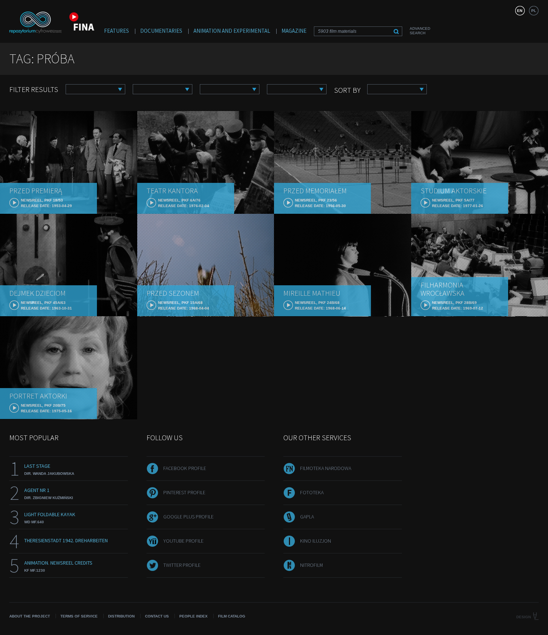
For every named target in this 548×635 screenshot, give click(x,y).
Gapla (307, 516)
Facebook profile (184, 468)
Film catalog (231, 616)
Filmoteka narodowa (325, 468)
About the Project (29, 616)
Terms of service (79, 616)
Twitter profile (182, 565)
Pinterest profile (184, 492)
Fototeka (312, 492)
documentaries (161, 30)
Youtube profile (183, 540)
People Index (193, 616)
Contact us (157, 616)
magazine (293, 30)
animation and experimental (231, 30)
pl (533, 11)
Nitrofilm (311, 565)
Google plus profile (188, 516)
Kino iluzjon (315, 540)
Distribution (121, 616)
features (116, 30)
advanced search (420, 30)
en (519, 11)
